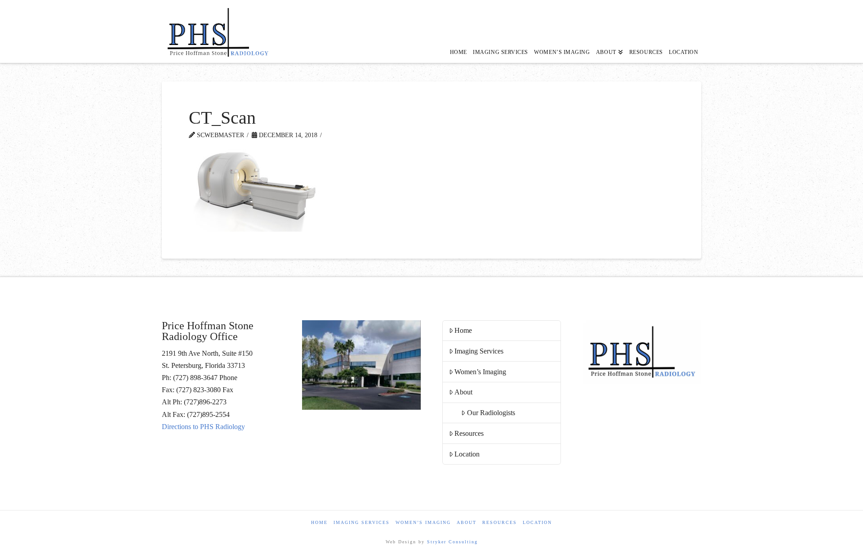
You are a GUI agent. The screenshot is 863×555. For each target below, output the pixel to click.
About (463, 392)
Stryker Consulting (452, 541)
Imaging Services (478, 351)
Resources (469, 433)
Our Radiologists (491, 412)
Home (463, 330)
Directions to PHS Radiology (203, 426)
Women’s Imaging (480, 372)
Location (467, 454)
